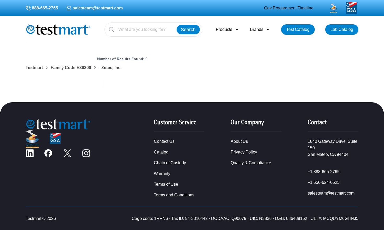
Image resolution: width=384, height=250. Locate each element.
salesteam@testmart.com (98, 8)
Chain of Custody (170, 163)
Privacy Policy (244, 152)
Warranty (162, 173)
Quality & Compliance (251, 163)
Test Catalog (298, 29)
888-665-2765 (45, 8)
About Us (239, 141)
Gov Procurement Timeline (288, 8)
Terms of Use (166, 184)
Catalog (161, 152)
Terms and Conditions (174, 195)
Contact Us (164, 141)
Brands (256, 29)
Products (224, 29)
